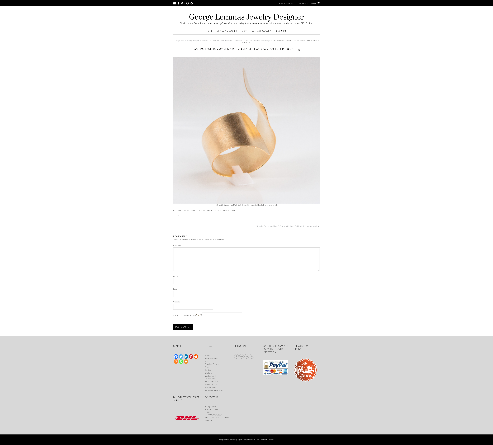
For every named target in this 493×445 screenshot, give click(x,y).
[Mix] (176, 361)
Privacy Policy (210, 378)
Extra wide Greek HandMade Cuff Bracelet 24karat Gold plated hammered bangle (287, 226)
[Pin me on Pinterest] (192, 3)
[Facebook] (176, 356)
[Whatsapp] (181, 361)
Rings (207, 367)
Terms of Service (211, 381)
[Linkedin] (186, 356)
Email (175, 289)
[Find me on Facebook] (178, 3)
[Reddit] (196, 356)
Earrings (208, 370)
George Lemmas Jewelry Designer (246, 17)
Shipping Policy (210, 387)
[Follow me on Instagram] (187, 3)
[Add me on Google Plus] (182, 3)
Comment (177, 245)
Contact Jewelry (261, 31)
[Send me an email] (174, 3)
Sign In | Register (285, 3)
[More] (186, 361)
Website (176, 302)
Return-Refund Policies (214, 390)
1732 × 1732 (178, 215)
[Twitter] (181, 356)
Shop (244, 31)
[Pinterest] (191, 356)
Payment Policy (211, 384)
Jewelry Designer (227, 31)
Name (175, 276)
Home (209, 31)
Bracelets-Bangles (212, 364)
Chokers (208, 373)
